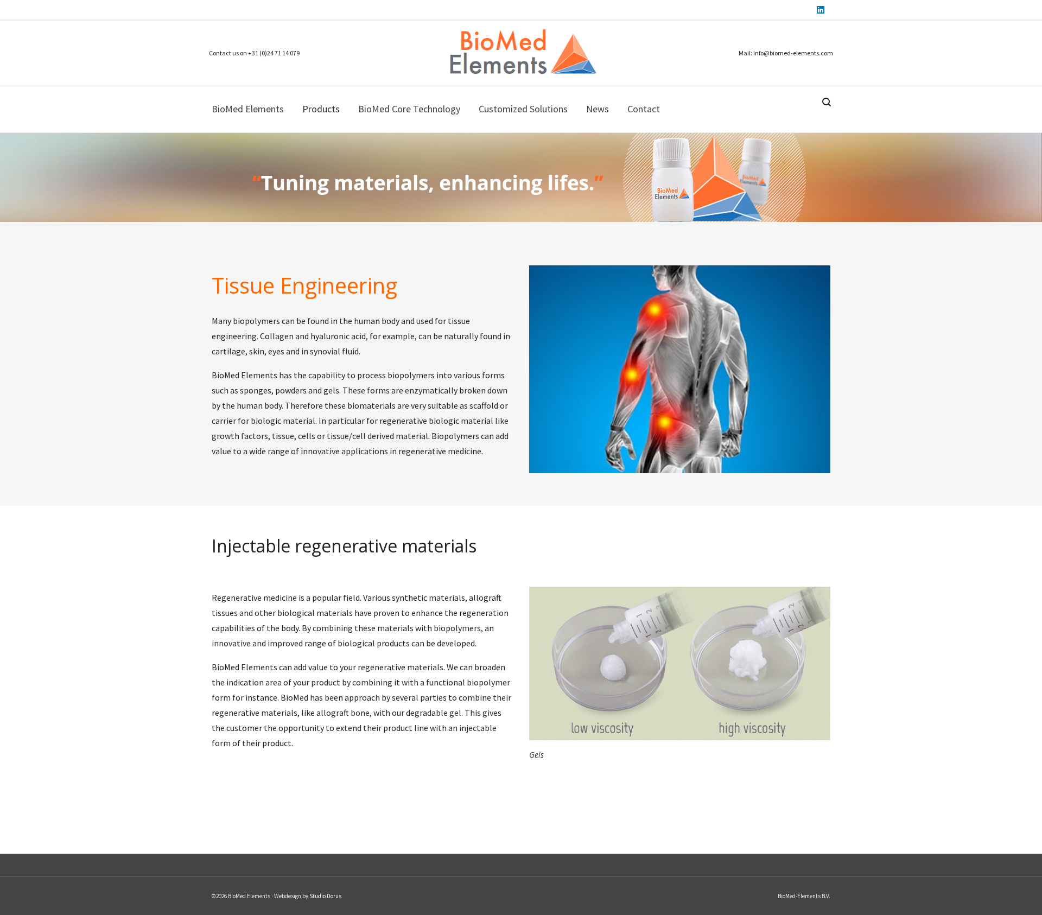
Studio (317, 896)
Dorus (333, 896)
